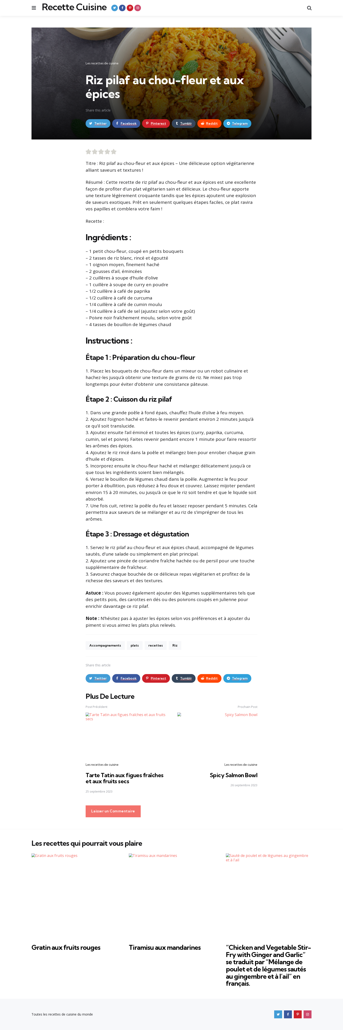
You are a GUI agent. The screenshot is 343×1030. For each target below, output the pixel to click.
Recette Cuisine (74, 7)
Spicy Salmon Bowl (234, 775)
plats (135, 645)
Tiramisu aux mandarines (165, 947)
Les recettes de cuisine (102, 63)
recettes (155, 645)
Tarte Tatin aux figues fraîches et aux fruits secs (125, 778)
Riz (175, 645)
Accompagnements (105, 645)
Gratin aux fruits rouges (66, 947)
